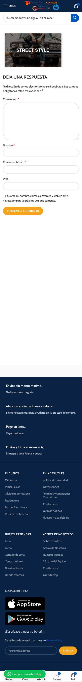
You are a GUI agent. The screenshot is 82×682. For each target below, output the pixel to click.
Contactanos (50, 504)
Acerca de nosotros (58, 534)
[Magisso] (60, 371)
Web (5, 179)
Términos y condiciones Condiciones (56, 495)
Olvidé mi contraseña (17, 493)
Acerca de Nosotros (54, 548)
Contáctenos (50, 568)
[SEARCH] (75, 18)
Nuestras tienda (14, 568)
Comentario (11, 99)
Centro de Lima (14, 561)
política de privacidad (55, 480)
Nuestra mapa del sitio (56, 517)
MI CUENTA (12, 473)
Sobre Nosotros (52, 541)
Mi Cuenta (11, 480)
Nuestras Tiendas (53, 554)
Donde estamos (14, 575)
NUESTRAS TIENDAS (18, 534)
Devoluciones (51, 487)
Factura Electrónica (16, 507)
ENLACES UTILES (53, 473)
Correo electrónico (14, 162)
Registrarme (12, 500)
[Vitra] (21, 371)
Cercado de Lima (15, 554)
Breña (8, 548)
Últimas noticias (52, 511)
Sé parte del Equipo (54, 561)
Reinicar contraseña (16, 514)
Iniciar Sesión (12, 487)
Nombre (9, 145)
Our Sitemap (50, 575)
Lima (8, 541)
